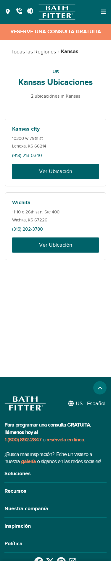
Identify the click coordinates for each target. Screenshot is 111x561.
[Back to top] (100, 387)
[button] (55, 474)
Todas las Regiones (33, 52)
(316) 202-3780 (27, 229)
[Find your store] (7, 12)
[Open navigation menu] (104, 12)
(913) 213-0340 (27, 155)
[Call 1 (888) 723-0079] (19, 12)
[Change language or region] (30, 11)
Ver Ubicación (55, 171)
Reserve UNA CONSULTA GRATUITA (55, 31)
